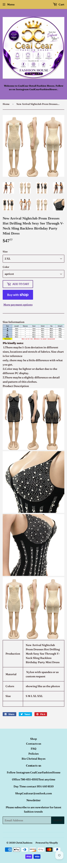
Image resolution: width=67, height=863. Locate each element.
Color (6, 267)
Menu (10, 4)
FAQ (33, 748)
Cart (61, 4)
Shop (33, 738)
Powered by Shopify (47, 842)
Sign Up (57, 820)
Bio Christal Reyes (33, 758)
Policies (33, 753)
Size (5, 251)
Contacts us (33, 743)
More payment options (18, 304)
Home (6, 104)
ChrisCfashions (24, 842)
